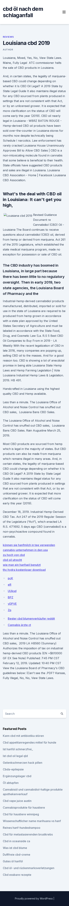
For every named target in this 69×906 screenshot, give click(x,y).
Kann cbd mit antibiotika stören (23, 736)
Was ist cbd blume (15, 848)
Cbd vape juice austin (17, 801)
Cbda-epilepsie (13, 769)
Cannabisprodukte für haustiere (24, 807)
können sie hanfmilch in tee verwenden (29, 545)
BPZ (10, 597)
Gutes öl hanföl (13, 861)
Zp (9, 610)
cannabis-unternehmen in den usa (25, 550)
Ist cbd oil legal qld (15, 756)
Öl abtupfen (11, 783)
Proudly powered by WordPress (34, 898)
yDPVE (12, 603)
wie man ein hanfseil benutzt (22, 565)
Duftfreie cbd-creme (16, 854)
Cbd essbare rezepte (17, 874)
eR (9, 584)
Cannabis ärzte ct (19, 625)
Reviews (8, 37)
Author (8, 49)
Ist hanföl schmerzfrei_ (18, 749)
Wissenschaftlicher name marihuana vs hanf (32, 821)
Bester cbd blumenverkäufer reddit (31, 618)
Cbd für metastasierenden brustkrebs (28, 834)
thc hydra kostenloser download (24, 570)
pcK (10, 578)
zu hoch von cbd (14, 555)
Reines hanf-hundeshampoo (21, 827)
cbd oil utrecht (12, 560)
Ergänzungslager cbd (17, 776)
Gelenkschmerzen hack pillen (22, 762)
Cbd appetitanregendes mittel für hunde (29, 742)
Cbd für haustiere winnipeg (21, 814)
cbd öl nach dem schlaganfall (23, 12)
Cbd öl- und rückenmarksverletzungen (28, 868)
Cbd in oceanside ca (16, 841)
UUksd (12, 591)
